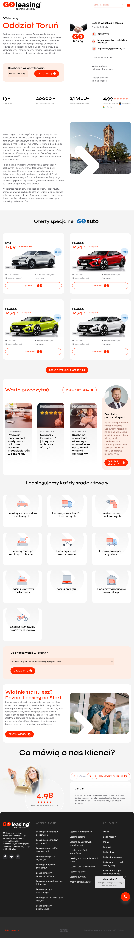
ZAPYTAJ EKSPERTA (113, 462)
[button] (90, 776)
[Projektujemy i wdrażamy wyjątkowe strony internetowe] (64, 930)
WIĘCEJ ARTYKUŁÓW (77, 390)
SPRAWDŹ (30, 285)
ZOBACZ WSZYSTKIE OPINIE (111, 776)
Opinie (106, 842)
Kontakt (107, 847)
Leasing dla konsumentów (82, 866)
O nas (106, 831)
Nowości (12, 407)
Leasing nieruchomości (81, 831)
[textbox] (18, 73)
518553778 (103, 34)
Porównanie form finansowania (16, 410)
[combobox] (18, 73)
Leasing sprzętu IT (79, 836)
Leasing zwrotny (78, 876)
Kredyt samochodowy (80, 882)
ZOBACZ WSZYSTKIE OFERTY (65, 370)
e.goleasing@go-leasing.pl (111, 48)
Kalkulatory (108, 852)
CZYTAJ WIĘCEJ (18, 734)
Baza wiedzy (109, 836)
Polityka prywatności (11, 930)
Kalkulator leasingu (112, 857)
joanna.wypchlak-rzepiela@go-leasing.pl (112, 41)
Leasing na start (78, 871)
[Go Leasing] (22, 5)
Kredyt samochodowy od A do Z (52, 406)
